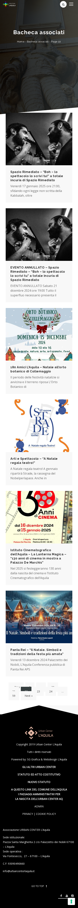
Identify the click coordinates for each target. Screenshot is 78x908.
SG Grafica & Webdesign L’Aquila (47, 759)
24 (50, 691)
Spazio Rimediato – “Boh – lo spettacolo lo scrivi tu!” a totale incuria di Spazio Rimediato (36, 176)
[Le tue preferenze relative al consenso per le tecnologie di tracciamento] (71, 901)
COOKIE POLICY (46, 814)
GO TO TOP (37, 886)
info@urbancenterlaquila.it (19, 871)
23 (38, 691)
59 (13, 695)
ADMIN (39, 806)
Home (20, 41)
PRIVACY (27, 814)
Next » (29, 695)
